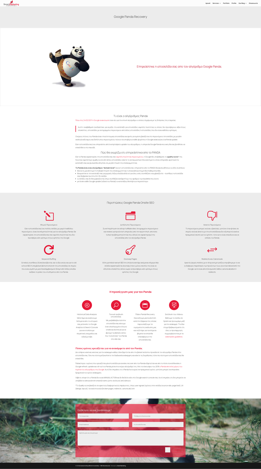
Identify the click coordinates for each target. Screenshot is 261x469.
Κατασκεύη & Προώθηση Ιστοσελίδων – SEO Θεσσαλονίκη (94, 465)
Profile (234, 3)
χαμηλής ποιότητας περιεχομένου (129, 157)
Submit (177, 449)
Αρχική (208, 3)
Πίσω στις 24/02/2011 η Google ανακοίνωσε (92, 120)
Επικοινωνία (253, 3)
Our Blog (242, 3)
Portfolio (226, 3)
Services (216, 3)
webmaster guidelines (173, 337)
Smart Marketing (121, 465)
